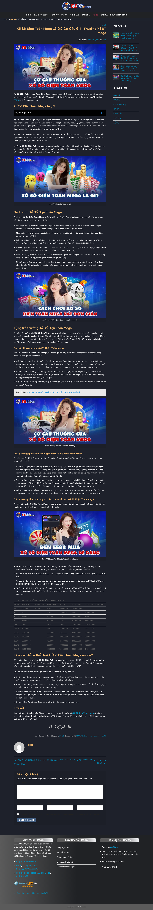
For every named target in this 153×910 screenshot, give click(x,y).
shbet (22, 893)
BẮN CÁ (104, 15)
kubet (28, 893)
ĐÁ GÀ (64, 15)
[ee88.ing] (76, 6)
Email (50, 803)
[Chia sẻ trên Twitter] (56, 727)
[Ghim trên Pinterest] (64, 727)
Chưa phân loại (119, 104)
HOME (28, 15)
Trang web (81, 803)
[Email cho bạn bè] (60, 727)
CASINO (55, 15)
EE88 (6, 19)
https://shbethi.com (26, 861)
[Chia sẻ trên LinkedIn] (69, 727)
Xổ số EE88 (102, 736)
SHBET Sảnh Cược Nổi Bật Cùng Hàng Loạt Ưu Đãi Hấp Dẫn (129, 58)
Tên (19, 803)
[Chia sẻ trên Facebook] (51, 727)
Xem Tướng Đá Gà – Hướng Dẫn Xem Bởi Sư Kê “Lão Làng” (129, 68)
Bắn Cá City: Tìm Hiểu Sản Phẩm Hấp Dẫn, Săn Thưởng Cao (129, 78)
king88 (17, 893)
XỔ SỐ (95, 15)
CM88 (19, 873)
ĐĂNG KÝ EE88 (40, 15)
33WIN (45, 893)
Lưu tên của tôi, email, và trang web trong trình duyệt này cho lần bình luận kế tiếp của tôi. (59, 814)
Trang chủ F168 (29, 865)
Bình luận (21, 783)
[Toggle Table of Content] (101, 113)
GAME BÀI (86, 15)
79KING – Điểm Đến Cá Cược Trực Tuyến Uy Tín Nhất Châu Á (129, 48)
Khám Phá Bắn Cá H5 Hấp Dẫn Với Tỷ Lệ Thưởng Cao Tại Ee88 (129, 36)
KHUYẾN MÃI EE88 (118, 15)
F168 (18, 865)
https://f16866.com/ (26, 869)
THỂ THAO (74, 15)
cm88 (41, 873)
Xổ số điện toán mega (89, 736)
